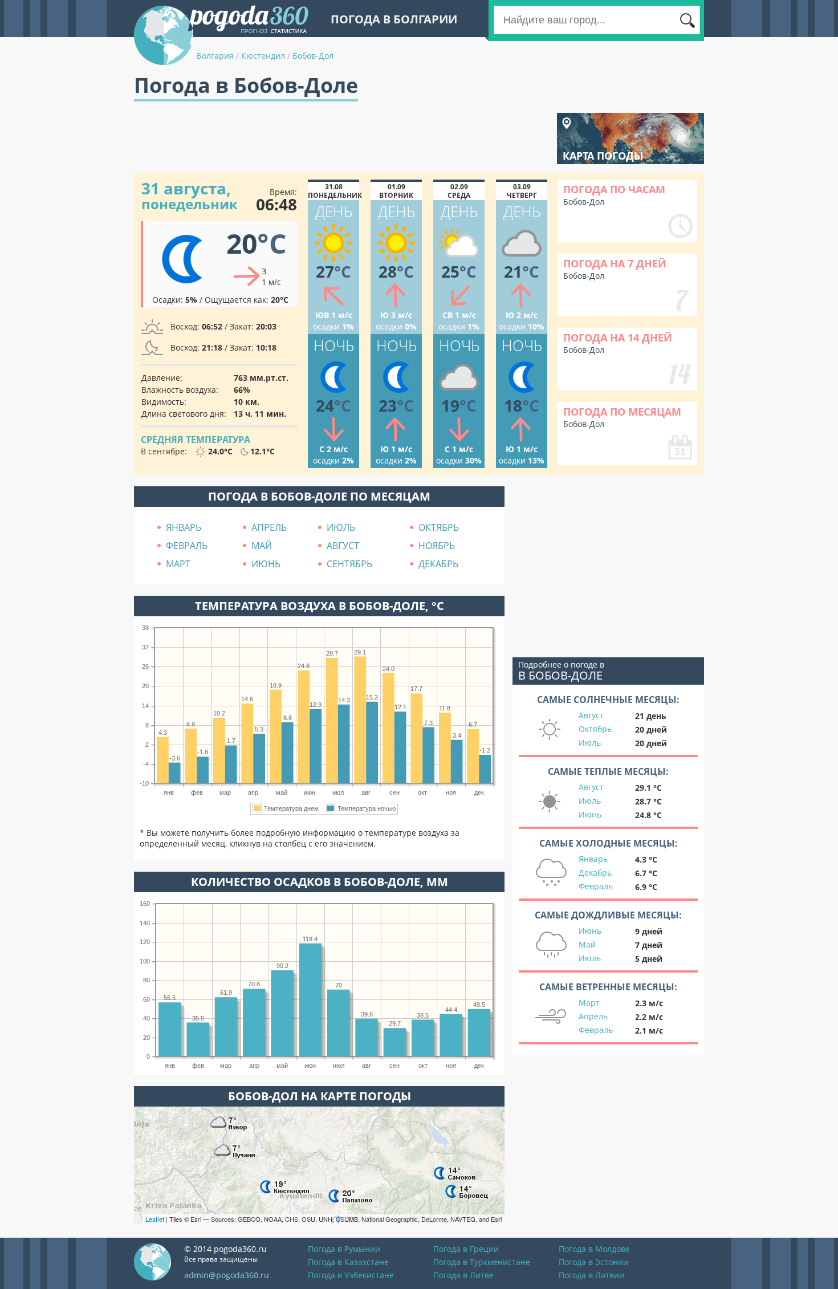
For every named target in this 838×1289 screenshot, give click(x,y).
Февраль (596, 886)
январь (183, 527)
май (261, 545)
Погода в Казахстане (348, 1262)
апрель (269, 527)
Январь (593, 858)
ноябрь (436, 545)
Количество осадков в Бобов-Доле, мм (319, 881)
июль (341, 527)
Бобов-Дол (312, 55)
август (343, 545)
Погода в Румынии (344, 1248)
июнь (265, 564)
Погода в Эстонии (593, 1262)
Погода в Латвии (591, 1275)
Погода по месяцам (622, 411)
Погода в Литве (463, 1275)
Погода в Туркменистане (481, 1262)
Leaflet (154, 1218)
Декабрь (595, 872)
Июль (590, 742)
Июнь (590, 814)
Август (591, 715)
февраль (187, 545)
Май (587, 944)
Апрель (593, 1016)
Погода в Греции (466, 1248)
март (178, 564)
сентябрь (349, 564)
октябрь (438, 527)
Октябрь (595, 728)
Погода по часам (614, 189)
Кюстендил (263, 55)
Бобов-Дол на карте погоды (319, 1096)
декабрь (438, 564)
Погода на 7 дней (614, 263)
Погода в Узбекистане (351, 1275)
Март (589, 1002)
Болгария (215, 55)
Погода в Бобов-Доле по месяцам (319, 496)
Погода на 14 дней (617, 337)
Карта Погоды (603, 155)
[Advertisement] (341, 138)
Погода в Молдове (594, 1248)
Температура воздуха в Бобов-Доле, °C (319, 605)
